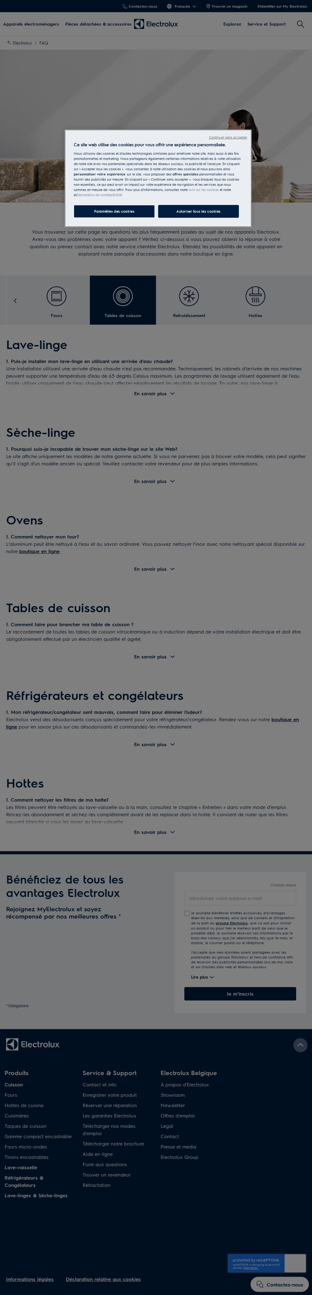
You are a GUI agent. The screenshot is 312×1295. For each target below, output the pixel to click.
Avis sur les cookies (204, 189)
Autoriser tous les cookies (198, 211)
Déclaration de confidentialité (99, 194)
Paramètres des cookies (114, 211)
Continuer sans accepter (228, 137)
